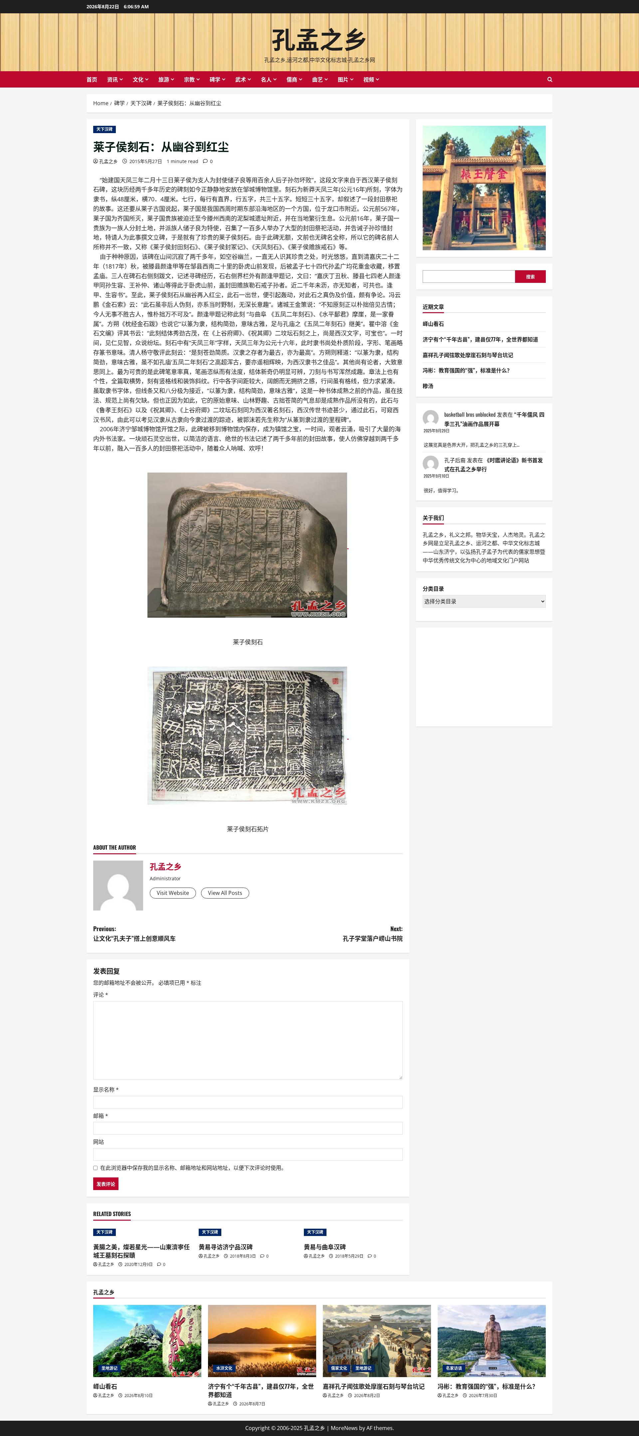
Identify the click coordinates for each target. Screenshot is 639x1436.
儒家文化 (339, 1368)
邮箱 (100, 1116)
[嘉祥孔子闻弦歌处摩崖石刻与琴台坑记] (377, 1341)
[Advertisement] (473, 676)
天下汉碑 (104, 129)
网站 (98, 1141)
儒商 (292, 79)
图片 (343, 79)
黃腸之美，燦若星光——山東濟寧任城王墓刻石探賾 (141, 1250)
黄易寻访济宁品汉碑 (226, 1246)
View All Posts (225, 893)
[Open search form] (549, 79)
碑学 (215, 79)
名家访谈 (454, 1368)
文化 (138, 79)
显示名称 (106, 1089)
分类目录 (433, 588)
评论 (100, 994)
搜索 (530, 277)
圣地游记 (109, 1368)
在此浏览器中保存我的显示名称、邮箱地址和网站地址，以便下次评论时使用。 (193, 1167)
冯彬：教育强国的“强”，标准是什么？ (467, 370)
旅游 (163, 79)
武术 (240, 79)
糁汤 (428, 386)
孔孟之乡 (319, 38)
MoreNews (344, 1428)
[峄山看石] (147, 1341)
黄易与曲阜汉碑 (325, 1246)
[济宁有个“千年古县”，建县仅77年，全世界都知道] (262, 1341)
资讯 (112, 79)
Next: (373, 933)
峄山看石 (433, 323)
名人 (266, 79)
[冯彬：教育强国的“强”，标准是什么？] (492, 1341)
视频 (368, 79)
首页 (92, 79)
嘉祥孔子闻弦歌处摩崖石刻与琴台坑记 (468, 355)
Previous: (134, 933)
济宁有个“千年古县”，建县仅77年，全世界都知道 (480, 339)
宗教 (189, 79)
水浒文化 (224, 1368)
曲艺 (317, 79)
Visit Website (173, 893)
